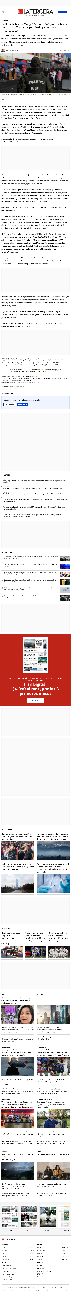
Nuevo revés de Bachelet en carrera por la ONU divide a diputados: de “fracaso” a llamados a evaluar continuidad (34, 508)
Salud (22, 387)
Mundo (4, 1151)
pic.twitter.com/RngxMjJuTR (52, 370)
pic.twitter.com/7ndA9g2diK (23, 380)
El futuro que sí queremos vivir (50, 998)
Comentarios (16, 100)
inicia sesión (9, 404)
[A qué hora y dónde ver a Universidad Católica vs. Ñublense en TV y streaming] (35, 952)
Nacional (5, 20)
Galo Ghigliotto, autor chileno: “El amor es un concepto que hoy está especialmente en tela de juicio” (52, 1143)
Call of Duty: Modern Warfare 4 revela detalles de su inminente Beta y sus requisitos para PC (17, 1142)
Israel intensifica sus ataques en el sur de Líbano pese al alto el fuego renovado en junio (32, 488)
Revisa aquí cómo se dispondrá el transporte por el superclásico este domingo (10, 938)
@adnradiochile (38, 363)
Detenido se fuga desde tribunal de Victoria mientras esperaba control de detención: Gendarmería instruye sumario (30, 581)
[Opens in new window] (48, 1227)
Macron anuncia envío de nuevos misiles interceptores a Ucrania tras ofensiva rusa (15, 1194)
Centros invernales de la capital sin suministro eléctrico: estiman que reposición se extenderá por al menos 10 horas (36, 500)
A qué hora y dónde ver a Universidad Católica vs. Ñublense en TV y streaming (35, 937)
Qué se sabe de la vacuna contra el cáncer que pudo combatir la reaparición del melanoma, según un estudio (53, 868)
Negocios (40, 995)
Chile (3, 995)
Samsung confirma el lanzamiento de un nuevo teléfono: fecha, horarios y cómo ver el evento (17, 1133)
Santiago (11, 387)
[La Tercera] (10, 1227)
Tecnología (5, 1099)
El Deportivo (41, 1047)
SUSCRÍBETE (35, 700)
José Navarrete (13, 50)
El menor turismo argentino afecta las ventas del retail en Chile (52, 1038)
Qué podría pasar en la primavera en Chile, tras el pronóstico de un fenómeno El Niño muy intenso (52, 836)
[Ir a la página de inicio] (35, 12)
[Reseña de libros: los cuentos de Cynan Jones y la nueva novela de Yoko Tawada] (53, 1118)
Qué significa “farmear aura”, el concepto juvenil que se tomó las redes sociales (16, 836)
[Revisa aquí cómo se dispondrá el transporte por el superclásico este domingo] (12, 952)
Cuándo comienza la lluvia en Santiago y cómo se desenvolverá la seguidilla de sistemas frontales (17, 1081)
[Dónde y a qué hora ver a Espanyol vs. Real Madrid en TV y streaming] (59, 952)
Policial (17, 387)
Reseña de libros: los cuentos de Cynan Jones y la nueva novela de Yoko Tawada (51, 1104)
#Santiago (4, 363)
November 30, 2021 (52, 365)
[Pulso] (29, 1227)
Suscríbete (23, 404)
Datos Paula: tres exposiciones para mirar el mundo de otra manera (52, 1194)
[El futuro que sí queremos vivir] (53, 1014)
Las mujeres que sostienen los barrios (53, 1154)
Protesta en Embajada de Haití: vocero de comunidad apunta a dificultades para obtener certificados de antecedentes (31, 557)
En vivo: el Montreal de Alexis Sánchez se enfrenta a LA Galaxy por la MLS (51, 1080)
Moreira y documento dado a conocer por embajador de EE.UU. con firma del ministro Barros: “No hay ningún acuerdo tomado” (30, 573)
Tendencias (5, 1047)
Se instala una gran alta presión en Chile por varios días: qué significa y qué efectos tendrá (17, 866)
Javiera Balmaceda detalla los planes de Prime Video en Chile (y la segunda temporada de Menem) (53, 1134)
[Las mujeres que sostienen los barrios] (53, 1171)
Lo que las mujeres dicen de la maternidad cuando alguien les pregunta (51, 1185)
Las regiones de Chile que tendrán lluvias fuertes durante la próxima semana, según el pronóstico (16, 1052)
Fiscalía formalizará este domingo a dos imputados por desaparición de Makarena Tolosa (33, 494)
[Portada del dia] (35, 672)
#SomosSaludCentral (16, 370)
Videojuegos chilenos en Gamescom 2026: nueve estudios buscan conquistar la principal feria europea (34, 482)
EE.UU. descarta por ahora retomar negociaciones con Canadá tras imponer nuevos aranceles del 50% (15, 1186)
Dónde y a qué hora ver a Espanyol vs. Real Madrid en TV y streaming (58, 937)
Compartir (6, 100)
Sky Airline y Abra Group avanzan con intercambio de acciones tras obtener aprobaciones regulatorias (49, 1029)
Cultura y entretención (45, 1099)
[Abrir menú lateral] (3, 11)
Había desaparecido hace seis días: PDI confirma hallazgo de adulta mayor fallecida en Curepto (30, 565)
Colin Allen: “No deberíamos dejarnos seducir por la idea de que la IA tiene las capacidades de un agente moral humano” (17, 1091)
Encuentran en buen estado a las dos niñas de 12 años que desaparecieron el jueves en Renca (30, 597)
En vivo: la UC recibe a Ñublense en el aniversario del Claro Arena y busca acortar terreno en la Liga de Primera (53, 1052)
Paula (39, 1151)
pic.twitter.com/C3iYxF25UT (51, 363)
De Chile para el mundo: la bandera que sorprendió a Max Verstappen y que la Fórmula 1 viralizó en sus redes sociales (53, 1091)
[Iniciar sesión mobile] (68, 12)
